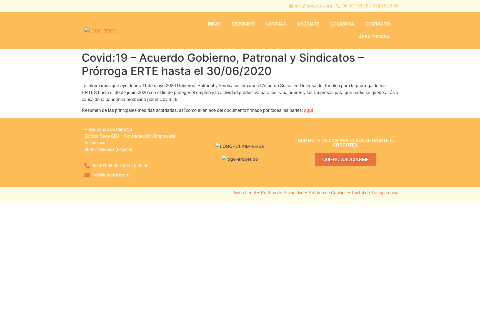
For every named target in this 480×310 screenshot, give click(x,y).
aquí (308, 110)
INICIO (214, 24)
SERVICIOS (243, 24)
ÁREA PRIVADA (374, 36)
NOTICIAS (276, 24)
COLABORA (342, 24)
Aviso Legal (244, 192)
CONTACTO (377, 24)
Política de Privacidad (282, 192)
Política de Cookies (328, 192)
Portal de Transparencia (375, 192)
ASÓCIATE (308, 24)
